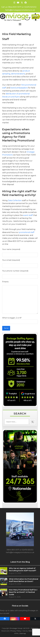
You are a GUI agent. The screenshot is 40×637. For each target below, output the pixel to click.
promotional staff (26, 232)
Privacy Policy (15, 631)
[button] (20, 24)
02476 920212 (30, 7)
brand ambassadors (19, 88)
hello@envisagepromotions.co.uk (20, 10)
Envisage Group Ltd (17, 628)
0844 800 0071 (14, 7)
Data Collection (15, 200)
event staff (28, 215)
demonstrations (18, 74)
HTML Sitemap (20, 633)
